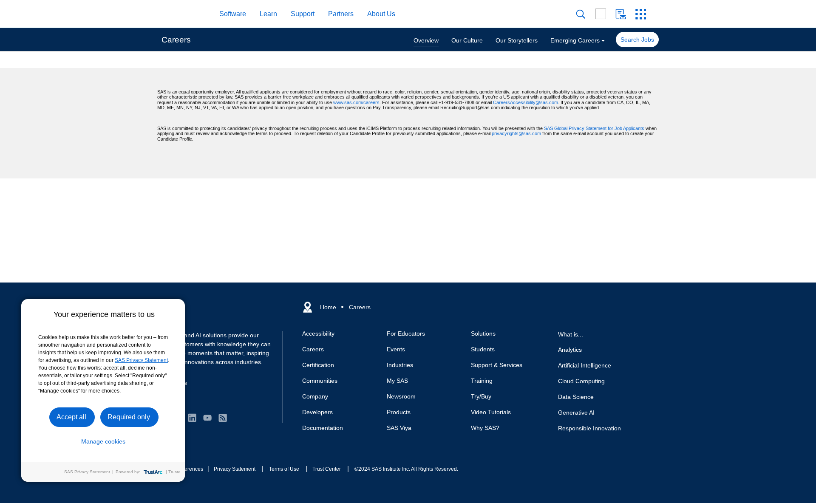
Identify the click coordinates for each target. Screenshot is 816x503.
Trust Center (326, 469)
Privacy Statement (234, 469)
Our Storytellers (517, 40)
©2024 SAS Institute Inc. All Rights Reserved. (406, 469)
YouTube (207, 417)
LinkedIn (192, 417)
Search (580, 14)
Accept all (71, 417)
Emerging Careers (575, 40)
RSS (222, 417)
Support (302, 13)
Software (232, 13)
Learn (268, 13)
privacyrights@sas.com (516, 133)
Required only (129, 417)
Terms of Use (284, 469)
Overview (426, 40)
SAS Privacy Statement (141, 360)
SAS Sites (640, 14)
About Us (381, 13)
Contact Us (620, 14)
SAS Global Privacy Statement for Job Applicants (594, 128)
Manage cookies (103, 441)
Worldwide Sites (600, 13)
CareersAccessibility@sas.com (525, 102)
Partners (341, 13)
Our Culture (467, 40)
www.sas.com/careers (356, 102)
